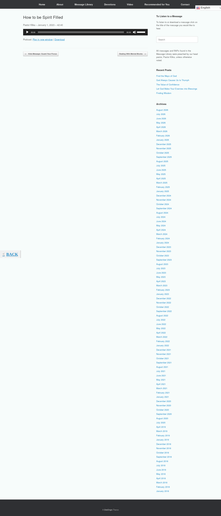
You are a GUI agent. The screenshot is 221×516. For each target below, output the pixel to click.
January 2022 (162, 345)
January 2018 (162, 491)
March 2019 (161, 431)
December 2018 (163, 444)
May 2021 (161, 379)
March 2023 (161, 285)
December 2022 (163, 298)
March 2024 (161, 234)
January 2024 (162, 242)
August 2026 (162, 109)
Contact (185, 4)
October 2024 (162, 204)
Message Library (84, 4)
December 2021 (163, 349)
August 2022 (162, 315)
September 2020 (164, 413)
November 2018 (163, 448)
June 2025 (161, 169)
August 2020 (162, 418)
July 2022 (160, 319)
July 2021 (160, 371)
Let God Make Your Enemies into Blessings (176, 88)
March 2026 (161, 131)
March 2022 (161, 336)
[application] (85, 32)
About (59, 4)
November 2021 (163, 353)
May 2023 (161, 276)
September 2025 (164, 156)
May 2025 (161, 174)
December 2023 (163, 246)
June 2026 (161, 118)
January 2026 (162, 139)
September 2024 (164, 208)
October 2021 (162, 358)
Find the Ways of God (166, 75)
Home (42, 4)
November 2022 (163, 302)
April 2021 (161, 384)
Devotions (110, 4)
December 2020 (163, 401)
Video (130, 4)
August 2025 (162, 161)
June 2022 (161, 324)
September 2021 (164, 362)
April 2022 (161, 332)
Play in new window (43, 39)
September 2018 (164, 456)
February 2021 (163, 392)
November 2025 (163, 148)
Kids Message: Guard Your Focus (41, 54)
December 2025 (163, 144)
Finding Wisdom (163, 93)
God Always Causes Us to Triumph (172, 80)
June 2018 (161, 469)
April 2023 (161, 281)
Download (60, 39)
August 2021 (162, 366)
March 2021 (161, 388)
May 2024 (161, 225)
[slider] (141, 32)
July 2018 (160, 465)
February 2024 (163, 238)
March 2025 (161, 182)
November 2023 (163, 251)
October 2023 (162, 255)
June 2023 (161, 272)
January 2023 (162, 294)
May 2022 (161, 328)
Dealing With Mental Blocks (132, 54)
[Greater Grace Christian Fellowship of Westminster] (25, 4)
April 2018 (161, 478)
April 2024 (161, 229)
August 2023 (162, 264)
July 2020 (160, 422)
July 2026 (160, 114)
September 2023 (164, 259)
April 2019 (161, 426)
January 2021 (162, 396)
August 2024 (162, 212)
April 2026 (161, 127)
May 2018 (161, 473)
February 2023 (163, 289)
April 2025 (161, 178)
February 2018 (163, 486)
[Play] (27, 32)
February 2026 (163, 135)
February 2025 (163, 186)
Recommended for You (157, 4)
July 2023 (160, 268)
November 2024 (163, 199)
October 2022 (162, 306)
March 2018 (161, 482)
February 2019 (163, 435)
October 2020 (162, 409)
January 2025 (162, 191)
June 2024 (161, 221)
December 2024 (163, 195)
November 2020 (163, 405)
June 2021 (161, 375)
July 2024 (160, 216)
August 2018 (162, 461)
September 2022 (164, 311)
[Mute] (134, 32)
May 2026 (161, 122)
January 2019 (162, 439)
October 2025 (162, 152)
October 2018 (162, 452)
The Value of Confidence (167, 84)
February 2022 (163, 341)
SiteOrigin (108, 509)
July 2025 (160, 165)
